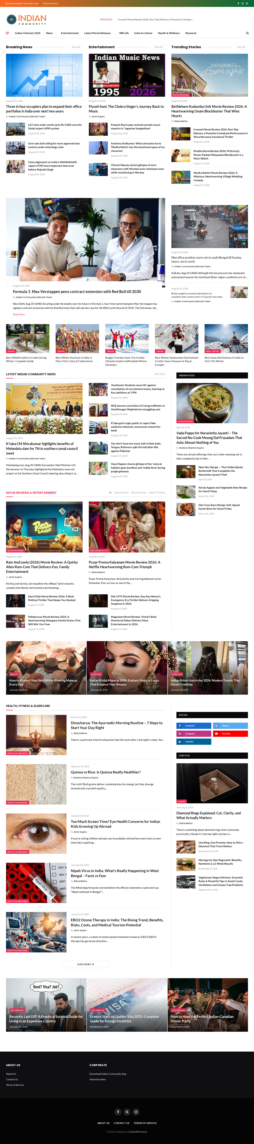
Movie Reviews (181, 94)
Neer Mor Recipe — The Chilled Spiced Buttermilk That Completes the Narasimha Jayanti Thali (221, 471)
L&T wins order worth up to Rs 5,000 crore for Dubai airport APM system (55, 126)
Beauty (14, 674)
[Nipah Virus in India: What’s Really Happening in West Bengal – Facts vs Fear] (36, 883)
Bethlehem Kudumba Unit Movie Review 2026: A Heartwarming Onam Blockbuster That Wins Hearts (209, 111)
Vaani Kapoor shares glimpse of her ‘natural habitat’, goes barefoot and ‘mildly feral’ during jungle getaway (138, 467)
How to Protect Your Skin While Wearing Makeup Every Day (43, 682)
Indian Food (186, 375)
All (110, 492)
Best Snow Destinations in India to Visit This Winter (224, 359)
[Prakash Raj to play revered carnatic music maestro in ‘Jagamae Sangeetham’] (98, 129)
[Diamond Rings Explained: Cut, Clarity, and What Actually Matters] (212, 783)
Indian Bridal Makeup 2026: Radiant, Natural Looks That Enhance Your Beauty (124, 682)
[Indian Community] (26, 19)
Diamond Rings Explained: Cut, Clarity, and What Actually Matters (208, 815)
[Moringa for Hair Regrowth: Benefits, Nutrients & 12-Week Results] (185, 864)
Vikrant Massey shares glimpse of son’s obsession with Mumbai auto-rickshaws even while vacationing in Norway (137, 168)
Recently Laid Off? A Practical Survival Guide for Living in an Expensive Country (46, 1018)
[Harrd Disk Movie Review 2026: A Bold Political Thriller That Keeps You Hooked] (15, 600)
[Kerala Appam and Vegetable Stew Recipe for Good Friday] (185, 492)
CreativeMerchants (137, 1131)
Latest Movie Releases (97, 33)
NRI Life (124, 33)
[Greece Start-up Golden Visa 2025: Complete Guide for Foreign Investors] (127, 1005)
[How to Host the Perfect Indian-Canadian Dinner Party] (208, 1005)
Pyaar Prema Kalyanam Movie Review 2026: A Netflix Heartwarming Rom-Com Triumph (124, 564)
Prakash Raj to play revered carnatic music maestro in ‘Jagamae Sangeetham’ (135, 126)
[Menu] (7, 33)
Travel (11, 351)
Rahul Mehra (181, 121)
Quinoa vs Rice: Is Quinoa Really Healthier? (106, 772)
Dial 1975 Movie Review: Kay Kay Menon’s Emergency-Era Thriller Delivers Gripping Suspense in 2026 (136, 600)
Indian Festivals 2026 (28, 33)
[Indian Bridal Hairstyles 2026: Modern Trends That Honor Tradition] (208, 668)
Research (191, 33)
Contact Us (12, 1079)
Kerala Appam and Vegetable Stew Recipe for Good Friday (223, 489)
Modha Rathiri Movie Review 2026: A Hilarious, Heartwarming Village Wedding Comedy (218, 176)
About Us (11, 1073)
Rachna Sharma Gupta (192, 447)
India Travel (212, 351)
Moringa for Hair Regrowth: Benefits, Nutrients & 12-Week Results (220, 861)
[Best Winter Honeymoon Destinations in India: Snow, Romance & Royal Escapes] (176, 338)
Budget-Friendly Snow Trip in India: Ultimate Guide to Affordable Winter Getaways (126, 361)
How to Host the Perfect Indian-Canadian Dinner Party (202, 1018)
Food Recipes (185, 421)
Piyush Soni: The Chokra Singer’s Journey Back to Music (126, 108)
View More (159, 374)
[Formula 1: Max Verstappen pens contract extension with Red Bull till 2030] (85, 242)
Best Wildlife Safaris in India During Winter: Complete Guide (26, 359)
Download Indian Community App (21, 3)
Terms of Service (15, 1084)
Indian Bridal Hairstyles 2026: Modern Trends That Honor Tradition (205, 682)
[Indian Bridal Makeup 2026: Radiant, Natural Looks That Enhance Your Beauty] (127, 668)
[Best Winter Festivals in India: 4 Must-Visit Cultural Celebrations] (77, 338)
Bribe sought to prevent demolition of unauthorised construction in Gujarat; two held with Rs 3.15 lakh (196, 295)
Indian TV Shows (157, 492)
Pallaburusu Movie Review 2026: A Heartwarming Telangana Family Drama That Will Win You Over (54, 620)
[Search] (247, 33)
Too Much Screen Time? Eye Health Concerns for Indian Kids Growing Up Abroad (115, 824)
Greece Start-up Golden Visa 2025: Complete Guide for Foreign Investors (124, 1018)
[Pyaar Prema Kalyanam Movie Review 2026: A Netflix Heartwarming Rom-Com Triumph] (127, 527)
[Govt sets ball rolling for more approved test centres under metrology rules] (15, 147)
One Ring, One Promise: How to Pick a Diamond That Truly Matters (221, 844)
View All (76, 47)
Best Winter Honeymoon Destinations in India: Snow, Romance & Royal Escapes (176, 361)
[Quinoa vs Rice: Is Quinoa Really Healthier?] (36, 784)
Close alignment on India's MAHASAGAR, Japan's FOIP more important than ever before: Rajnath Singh (52, 165)
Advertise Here (50, 3)
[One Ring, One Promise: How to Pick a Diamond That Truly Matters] (185, 847)
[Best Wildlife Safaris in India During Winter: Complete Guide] (27, 338)
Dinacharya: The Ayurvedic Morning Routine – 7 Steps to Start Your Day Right (117, 725)
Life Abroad (17, 1010)
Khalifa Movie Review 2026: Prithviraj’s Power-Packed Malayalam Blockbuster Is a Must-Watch (218, 154)
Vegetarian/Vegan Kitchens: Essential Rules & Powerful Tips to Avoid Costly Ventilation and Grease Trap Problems (221, 881)
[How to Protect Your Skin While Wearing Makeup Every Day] (46, 668)
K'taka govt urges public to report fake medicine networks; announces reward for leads (136, 427)
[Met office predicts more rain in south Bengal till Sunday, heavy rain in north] (209, 226)
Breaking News (19, 47)
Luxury (181, 801)
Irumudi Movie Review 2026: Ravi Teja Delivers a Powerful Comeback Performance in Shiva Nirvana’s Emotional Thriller (157, 19)
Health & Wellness (169, 33)
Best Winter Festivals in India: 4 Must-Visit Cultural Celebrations (74, 359)
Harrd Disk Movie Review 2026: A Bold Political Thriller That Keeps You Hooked (52, 598)
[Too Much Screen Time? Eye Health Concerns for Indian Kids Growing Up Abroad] (36, 834)
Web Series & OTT (99, 550)
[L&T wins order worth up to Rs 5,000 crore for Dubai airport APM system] (15, 129)
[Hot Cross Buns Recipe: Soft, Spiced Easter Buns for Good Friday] (185, 509)
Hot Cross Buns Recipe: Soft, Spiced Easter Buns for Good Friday (219, 506)
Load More (84, 964)
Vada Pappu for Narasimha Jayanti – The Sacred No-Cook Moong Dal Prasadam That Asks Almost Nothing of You (209, 437)
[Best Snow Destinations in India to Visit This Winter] (226, 338)
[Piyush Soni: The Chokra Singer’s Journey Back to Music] (127, 75)
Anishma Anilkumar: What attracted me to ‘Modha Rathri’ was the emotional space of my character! (138, 147)
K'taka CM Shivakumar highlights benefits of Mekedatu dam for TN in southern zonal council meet (42, 448)
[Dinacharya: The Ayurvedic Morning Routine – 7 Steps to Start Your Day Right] (36, 735)
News (49, 33)
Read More (19, 314)
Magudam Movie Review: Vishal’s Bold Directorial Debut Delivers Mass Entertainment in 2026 (133, 620)
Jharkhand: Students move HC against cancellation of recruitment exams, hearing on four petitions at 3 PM (138, 389)
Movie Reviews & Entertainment (31, 493)
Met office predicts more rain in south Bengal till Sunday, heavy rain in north (206, 259)
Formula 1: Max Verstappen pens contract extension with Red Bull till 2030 (77, 291)
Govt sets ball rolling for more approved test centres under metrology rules (54, 145)
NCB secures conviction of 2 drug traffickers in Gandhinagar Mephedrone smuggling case (138, 407)
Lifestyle (96, 674)
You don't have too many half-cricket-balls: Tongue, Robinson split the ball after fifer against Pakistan (136, 447)
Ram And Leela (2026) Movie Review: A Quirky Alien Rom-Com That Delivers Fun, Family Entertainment (42, 567)
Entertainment (70, 33)
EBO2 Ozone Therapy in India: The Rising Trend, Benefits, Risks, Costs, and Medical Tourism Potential (117, 922)
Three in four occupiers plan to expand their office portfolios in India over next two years (44, 108)
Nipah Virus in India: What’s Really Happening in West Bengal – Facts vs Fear (115, 873)
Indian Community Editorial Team (27, 116)
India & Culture (143, 33)
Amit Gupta (98, 116)
